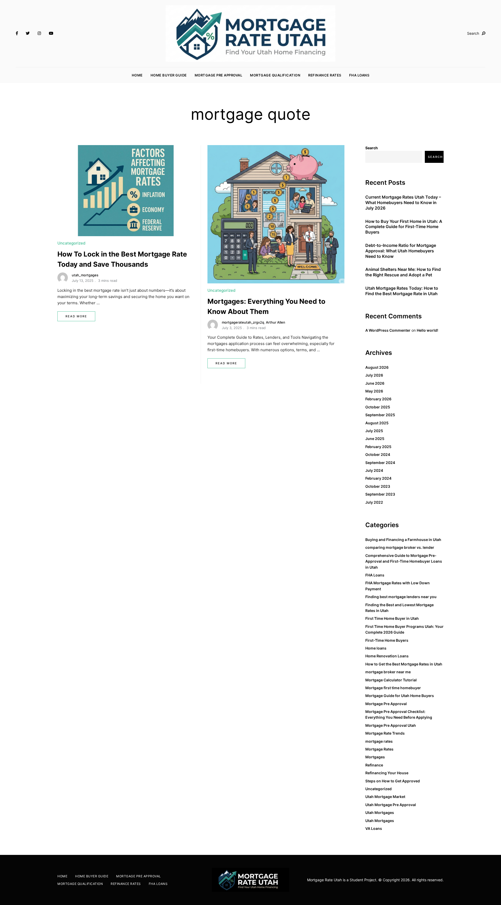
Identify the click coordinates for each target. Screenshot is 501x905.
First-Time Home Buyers (386, 640)
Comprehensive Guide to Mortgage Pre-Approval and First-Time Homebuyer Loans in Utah (403, 561)
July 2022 (374, 502)
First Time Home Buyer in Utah (392, 618)
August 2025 (377, 423)
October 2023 (377, 486)
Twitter (28, 33)
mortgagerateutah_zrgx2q (243, 322)
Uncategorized (71, 243)
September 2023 (380, 494)
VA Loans (373, 828)
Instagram (39, 33)
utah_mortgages (85, 275)
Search (371, 148)
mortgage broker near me (388, 672)
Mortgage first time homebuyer (393, 688)
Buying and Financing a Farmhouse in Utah (403, 539)
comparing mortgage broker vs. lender (399, 547)
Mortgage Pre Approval (218, 75)
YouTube (51, 33)
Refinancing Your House (386, 773)
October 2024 (377, 454)
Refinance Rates (324, 75)
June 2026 (374, 383)
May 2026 (374, 391)
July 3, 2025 (232, 328)
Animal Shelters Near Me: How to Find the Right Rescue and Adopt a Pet (403, 272)
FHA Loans (359, 75)
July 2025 (374, 430)
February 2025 (378, 446)
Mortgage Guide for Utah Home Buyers (399, 695)
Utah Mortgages (379, 812)
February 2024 (378, 478)
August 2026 (377, 367)
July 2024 (374, 470)
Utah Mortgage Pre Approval (390, 804)
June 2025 (374, 438)
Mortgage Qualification (275, 75)
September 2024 (380, 462)
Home (137, 75)
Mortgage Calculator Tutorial (391, 680)
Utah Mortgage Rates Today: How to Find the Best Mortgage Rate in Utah (401, 290)
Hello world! (427, 330)
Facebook (17, 33)
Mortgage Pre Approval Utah (390, 725)
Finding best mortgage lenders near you (401, 596)
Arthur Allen (275, 322)
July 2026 (374, 375)
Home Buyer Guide (169, 75)
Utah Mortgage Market (385, 796)
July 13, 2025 (82, 280)
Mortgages (375, 757)
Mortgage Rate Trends (385, 733)
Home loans (375, 648)
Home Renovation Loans (387, 656)
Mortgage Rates (379, 749)
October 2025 (377, 407)
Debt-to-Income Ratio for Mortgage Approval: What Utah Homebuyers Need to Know (400, 251)
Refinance (374, 765)
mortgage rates (379, 741)
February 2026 (378, 399)
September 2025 (380, 415)
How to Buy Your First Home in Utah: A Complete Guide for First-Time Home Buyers (403, 227)
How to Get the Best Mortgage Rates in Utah (403, 664)
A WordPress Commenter (387, 330)
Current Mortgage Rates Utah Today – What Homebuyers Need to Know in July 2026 (403, 202)
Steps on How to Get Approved (392, 781)
